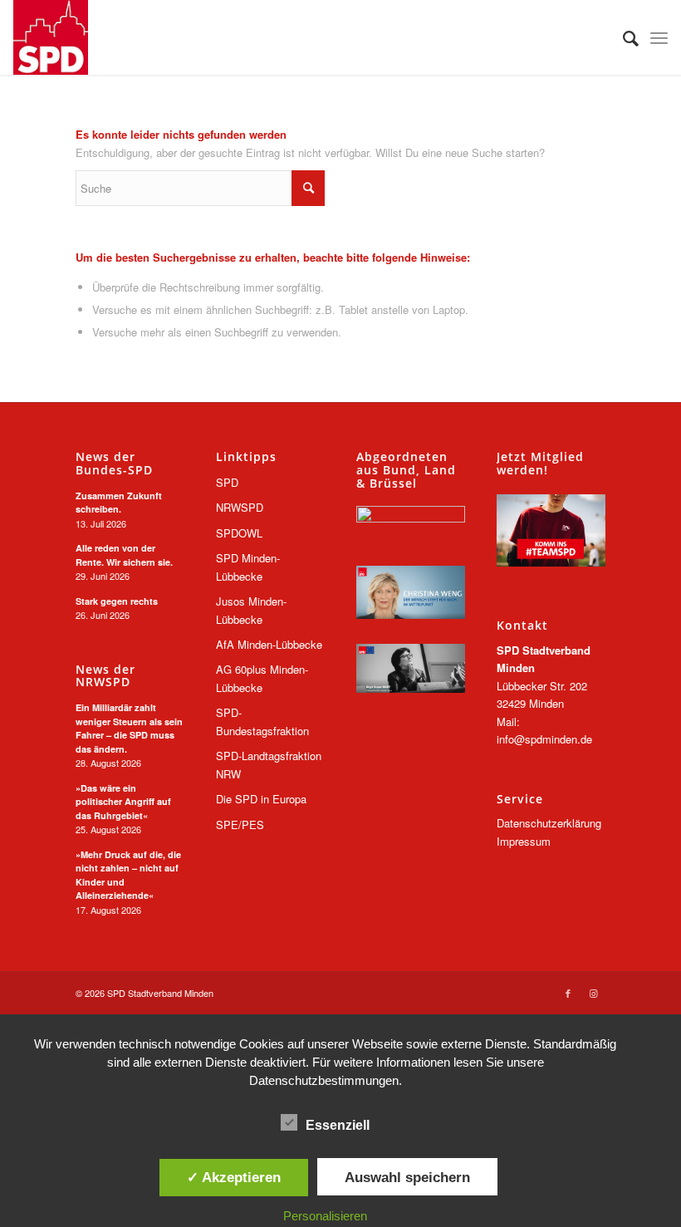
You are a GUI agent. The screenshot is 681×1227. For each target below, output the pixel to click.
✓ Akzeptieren (234, 1177)
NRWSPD (239, 507)
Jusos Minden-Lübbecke (251, 609)
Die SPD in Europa (261, 799)
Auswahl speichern (407, 1177)
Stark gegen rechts (117, 601)
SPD (227, 482)
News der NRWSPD (105, 676)
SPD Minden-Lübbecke (248, 566)
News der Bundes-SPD (114, 463)
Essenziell (338, 1125)
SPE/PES (240, 824)
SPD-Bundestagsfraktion (262, 721)
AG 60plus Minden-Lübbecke (262, 677)
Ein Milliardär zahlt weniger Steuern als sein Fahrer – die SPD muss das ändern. (129, 728)
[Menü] (659, 37)
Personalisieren (325, 1216)
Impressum (524, 841)
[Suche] (622, 37)
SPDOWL (239, 533)
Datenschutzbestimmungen (324, 1080)
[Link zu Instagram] (593, 992)
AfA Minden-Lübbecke (269, 644)
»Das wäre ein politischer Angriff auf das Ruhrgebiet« (123, 802)
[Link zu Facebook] (568, 992)
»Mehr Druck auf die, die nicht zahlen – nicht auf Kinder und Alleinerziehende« (128, 875)
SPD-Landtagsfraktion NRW (268, 764)
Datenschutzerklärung (549, 823)
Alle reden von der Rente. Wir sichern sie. (124, 555)
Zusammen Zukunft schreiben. (119, 502)
